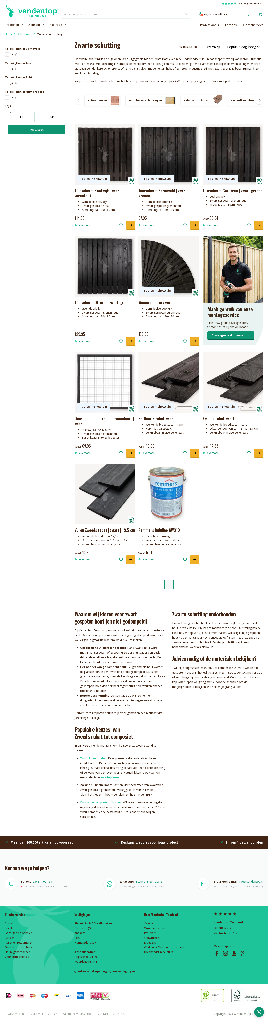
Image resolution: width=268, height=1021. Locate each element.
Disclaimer (36, 1014)
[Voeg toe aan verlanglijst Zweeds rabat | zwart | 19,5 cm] (249, 453)
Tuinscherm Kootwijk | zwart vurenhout (98, 193)
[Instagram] (225, 953)
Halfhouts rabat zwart (156, 418)
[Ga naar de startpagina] (32, 14)
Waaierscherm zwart (155, 302)
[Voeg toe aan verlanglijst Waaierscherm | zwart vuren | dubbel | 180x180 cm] (185, 341)
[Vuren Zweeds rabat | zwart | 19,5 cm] (105, 494)
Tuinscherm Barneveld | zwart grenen (162, 193)
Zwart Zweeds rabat (93, 758)
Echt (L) (79, 938)
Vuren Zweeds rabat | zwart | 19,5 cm (105, 530)
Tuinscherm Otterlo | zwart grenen (103, 302)
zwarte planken (110, 777)
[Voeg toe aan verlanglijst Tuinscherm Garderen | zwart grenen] (249, 225)
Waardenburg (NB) (86, 961)
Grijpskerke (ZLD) (85, 957)
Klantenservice (253, 25)
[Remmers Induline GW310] (168, 494)
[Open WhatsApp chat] (259, 1012)
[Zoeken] (186, 14)
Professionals (209, 25)
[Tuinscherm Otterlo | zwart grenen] (105, 266)
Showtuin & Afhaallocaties (93, 923)
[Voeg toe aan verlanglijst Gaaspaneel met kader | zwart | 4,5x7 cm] (121, 453)
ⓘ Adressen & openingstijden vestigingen (104, 971)
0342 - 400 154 (42, 881)
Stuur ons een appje (149, 881)
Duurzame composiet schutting (101, 802)
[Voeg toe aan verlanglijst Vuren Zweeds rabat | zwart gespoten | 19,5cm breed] (121, 559)
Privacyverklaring (15, 1014)
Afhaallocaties (84, 952)
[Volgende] (259, 100)
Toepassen (36, 129)
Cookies (53, 1014)
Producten (12, 25)
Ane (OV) (80, 933)
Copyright (119, 1014)
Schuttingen (25, 34)
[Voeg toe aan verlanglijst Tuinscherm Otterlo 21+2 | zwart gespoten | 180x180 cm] (121, 341)
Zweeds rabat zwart (219, 418)
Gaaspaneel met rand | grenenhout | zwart (104, 421)
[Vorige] (78, 100)
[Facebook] (217, 953)
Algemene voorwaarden (78, 1014)
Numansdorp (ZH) (86, 942)
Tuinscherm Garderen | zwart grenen (233, 191)
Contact (103, 1014)
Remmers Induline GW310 (159, 530)
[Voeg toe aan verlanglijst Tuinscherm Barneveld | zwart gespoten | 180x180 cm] (185, 225)
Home (9, 34)
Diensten (34, 25)
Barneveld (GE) (83, 928)
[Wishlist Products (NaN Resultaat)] (248, 14)
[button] (36, 48)
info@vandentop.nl (251, 881)
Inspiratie (55, 25)
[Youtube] (234, 953)
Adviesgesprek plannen (228, 335)
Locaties (231, 25)
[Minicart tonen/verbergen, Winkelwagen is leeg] (260, 14)
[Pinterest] (242, 953)
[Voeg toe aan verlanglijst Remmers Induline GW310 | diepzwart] (185, 559)
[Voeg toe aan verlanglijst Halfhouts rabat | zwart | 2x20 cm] (185, 453)
